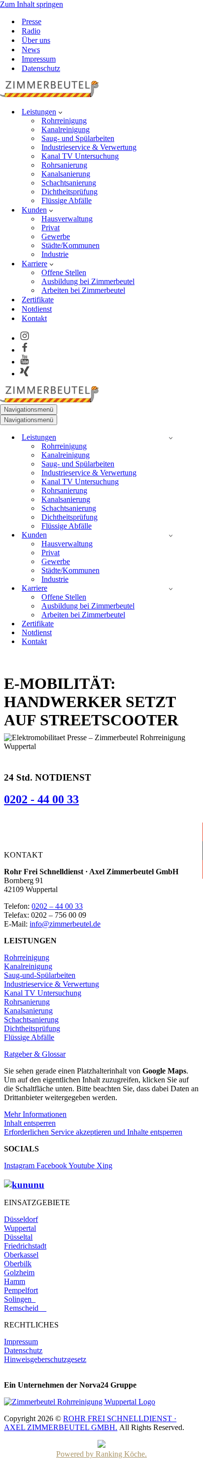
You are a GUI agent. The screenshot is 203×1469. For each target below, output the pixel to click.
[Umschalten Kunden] (170, 535)
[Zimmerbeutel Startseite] (49, 94)
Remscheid (25, 1308)
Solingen (19, 1299)
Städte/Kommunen (70, 245)
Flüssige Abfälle (66, 200)
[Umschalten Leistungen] (170, 437)
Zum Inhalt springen (31, 4)
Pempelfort (21, 1290)
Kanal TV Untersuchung (80, 156)
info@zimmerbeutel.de (65, 924)
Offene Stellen (63, 272)
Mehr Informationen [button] (35, 1114)
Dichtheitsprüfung (69, 191)
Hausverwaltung (67, 219)
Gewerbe (55, 236)
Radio (31, 31)
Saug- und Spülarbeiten (77, 138)
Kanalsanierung (65, 174)
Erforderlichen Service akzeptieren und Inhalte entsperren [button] (93, 1132)
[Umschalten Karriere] (170, 588)
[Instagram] (25, 338)
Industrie (54, 254)
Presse (31, 21)
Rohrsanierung (64, 165)
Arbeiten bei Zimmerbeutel (83, 290)
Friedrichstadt (25, 1246)
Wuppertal (20, 1228)
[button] (60, 111)
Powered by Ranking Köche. (101, 1454)
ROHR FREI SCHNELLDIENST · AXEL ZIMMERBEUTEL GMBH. (90, 1423)
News (31, 49)
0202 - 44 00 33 (41, 799)
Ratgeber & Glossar (35, 1054)
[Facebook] (25, 350)
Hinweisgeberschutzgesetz (45, 1359)
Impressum (39, 59)
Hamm (14, 1281)
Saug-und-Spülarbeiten (39, 975)
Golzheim (19, 1272)
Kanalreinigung (65, 129)
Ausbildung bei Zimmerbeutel (88, 281)
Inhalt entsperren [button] (30, 1123)
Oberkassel (21, 1255)
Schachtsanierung (68, 183)
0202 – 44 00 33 (57, 906)
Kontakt (34, 318)
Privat (50, 227)
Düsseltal (18, 1237)
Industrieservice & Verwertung (88, 147)
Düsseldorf (21, 1219)
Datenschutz (41, 68)
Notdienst (37, 309)
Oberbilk (18, 1263)
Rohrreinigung (64, 120)
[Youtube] (25, 362)
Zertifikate (38, 299)
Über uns (36, 40)
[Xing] (25, 373)
